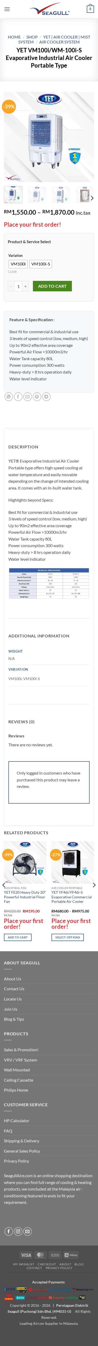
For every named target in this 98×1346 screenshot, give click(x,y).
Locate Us (13, 998)
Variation (15, 256)
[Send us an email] (27, 1231)
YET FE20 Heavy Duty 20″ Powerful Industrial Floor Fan (25, 897)
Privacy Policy (16, 1160)
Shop (32, 36)
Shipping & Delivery (21, 1140)
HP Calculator (16, 1120)
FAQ (8, 1130)
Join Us (10, 1008)
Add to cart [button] (18, 937)
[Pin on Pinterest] (37, 396)
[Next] (85, 137)
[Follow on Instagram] (18, 1231)
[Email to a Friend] (27, 396)
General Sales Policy (22, 1150)
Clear (12, 271)
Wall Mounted (17, 1069)
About (65, 1264)
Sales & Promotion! (21, 1049)
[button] (7, 9)
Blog (79, 1264)
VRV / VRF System (20, 1059)
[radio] (18, 264)
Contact (34, 1268)
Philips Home (16, 1089)
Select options (67, 937)
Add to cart (52, 286)
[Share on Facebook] (18, 396)
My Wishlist (23, 1264)
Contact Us (14, 988)
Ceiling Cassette (18, 1079)
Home (14, 36)
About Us (12, 978)
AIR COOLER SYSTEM (59, 41)
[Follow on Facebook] (8, 1231)
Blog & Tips (14, 1018)
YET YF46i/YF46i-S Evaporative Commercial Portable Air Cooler (71, 897)
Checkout (47, 1264)
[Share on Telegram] (46, 396)
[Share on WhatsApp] (8, 396)
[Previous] (12, 137)
